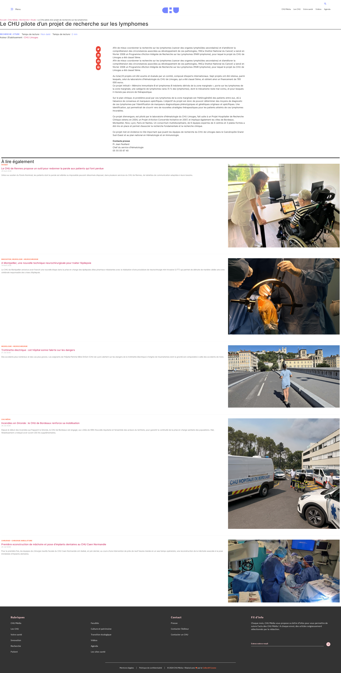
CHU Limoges (31, 37)
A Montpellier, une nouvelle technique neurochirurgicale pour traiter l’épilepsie (46, 263)
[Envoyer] (328, 644)
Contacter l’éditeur (180, 628)
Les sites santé (98, 651)
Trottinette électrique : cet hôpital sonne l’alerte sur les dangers (38, 350)
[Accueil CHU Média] (170, 9)
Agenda (327, 9)
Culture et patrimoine (101, 628)
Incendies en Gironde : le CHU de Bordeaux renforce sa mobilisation (40, 423)
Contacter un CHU (179, 634)
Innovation (6, 259)
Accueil (3, 20)
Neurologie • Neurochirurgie (25, 259)
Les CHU (297, 9)
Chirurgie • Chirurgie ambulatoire (16, 541)
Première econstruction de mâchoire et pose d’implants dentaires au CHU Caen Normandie (53, 544)
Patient (4, 165)
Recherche (16, 646)
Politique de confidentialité (150, 668)
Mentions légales (127, 668)
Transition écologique (101, 634)
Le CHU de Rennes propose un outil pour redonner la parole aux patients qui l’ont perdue (52, 168)
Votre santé (308, 9)
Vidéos (318, 9)
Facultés (95, 623)
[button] (325, 4)
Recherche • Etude (27, 20)
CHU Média (286, 9)
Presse (174, 623)
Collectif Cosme (209, 668)
